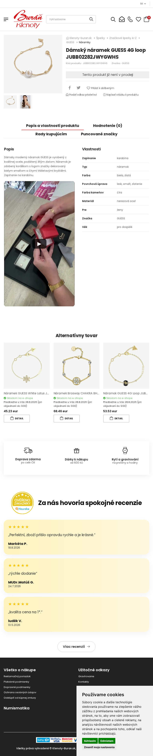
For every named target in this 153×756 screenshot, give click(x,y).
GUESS (125, 63)
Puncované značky (99, 134)
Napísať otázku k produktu (122, 95)
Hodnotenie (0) (107, 125)
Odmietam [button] (106, 740)
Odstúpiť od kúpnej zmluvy (20, 698)
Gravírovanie (86, 676)
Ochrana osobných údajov (20, 692)
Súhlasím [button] (90, 740)
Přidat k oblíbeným (102, 88)
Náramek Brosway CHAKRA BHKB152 (79, 393)
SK (141, 3)
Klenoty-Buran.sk (63, 748)
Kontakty (83, 682)
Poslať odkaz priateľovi (82, 95)
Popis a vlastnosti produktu (52, 125)
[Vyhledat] (91, 19)
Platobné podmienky (16, 682)
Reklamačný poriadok (17, 676)
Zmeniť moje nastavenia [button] (99, 747)
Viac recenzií (74, 646)
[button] (39, 243)
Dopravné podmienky (17, 687)
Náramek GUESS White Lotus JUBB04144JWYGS (38, 393)
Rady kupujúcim (51, 134)
